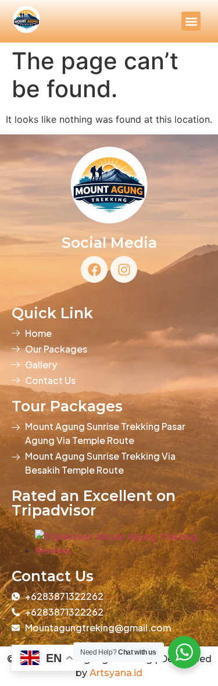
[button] (191, 21)
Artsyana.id (116, 672)
